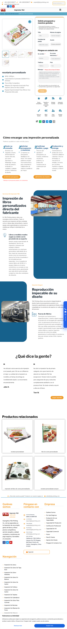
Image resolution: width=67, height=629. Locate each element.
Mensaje (40, 70)
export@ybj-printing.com (41, 2)
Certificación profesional (53, 526)
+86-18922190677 (10, 2)
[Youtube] (13, 6)
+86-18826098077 (24, 2)
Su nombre (41, 54)
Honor (48, 534)
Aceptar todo (49, 626)
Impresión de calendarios (11, 598)
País (51, 62)
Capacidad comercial (52, 532)
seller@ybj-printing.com (11, 4)
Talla (39, 32)
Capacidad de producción (53, 523)
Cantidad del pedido (41, 40)
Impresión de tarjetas (10, 595)
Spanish (30, 552)
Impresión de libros (10, 565)
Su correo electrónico (53, 54)
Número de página (55, 32)
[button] (29, 21)
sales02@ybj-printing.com (33, 530)
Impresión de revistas (10, 605)
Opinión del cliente (51, 540)
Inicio (2, 13)
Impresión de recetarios (12, 13)
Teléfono (40, 62)
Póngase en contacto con (54, 543)
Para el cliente (50, 537)
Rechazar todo (18, 626)
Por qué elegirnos (51, 515)
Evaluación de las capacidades (51, 519)
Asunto (52, 40)
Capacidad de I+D (51, 529)
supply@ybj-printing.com (33, 525)
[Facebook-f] (8, 6)
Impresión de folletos (10, 587)
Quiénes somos (50, 512)
